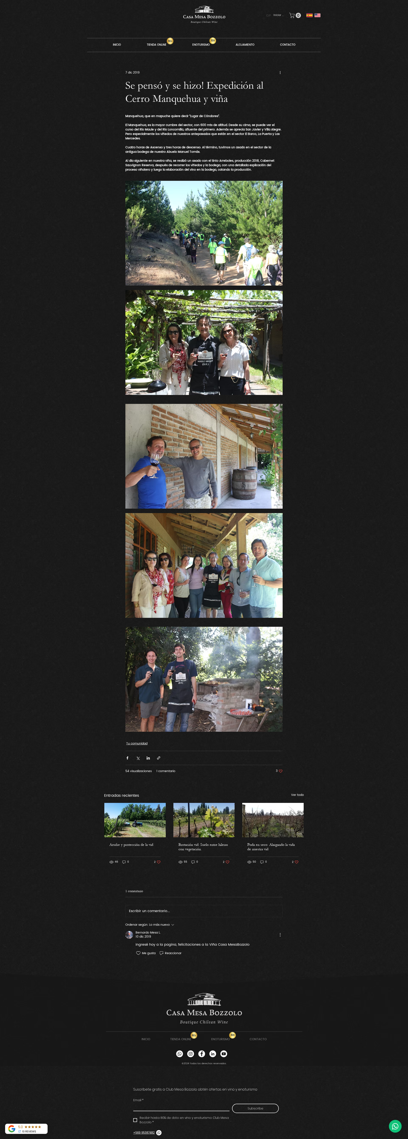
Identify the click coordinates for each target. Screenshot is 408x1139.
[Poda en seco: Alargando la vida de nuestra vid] (273, 820)
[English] (317, 15)
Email (138, 1100)
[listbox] (271, 15)
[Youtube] (223, 1053)
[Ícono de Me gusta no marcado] (138, 953)
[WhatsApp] (179, 1053)
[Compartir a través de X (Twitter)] (138, 758)
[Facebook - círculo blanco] (201, 1053)
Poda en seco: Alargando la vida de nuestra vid (271, 846)
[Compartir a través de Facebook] (127, 758)
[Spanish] (309, 15)
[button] (270, 15)
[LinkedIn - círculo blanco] (212, 1053)
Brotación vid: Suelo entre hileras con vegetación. (203, 846)
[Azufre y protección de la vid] (135, 820)
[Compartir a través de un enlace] (159, 758)
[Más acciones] (280, 72)
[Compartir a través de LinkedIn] (148, 758)
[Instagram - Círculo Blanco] (190, 1053)
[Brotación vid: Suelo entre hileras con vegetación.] (204, 820)
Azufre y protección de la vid (131, 844)
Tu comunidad (136, 743)
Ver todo (297, 795)
